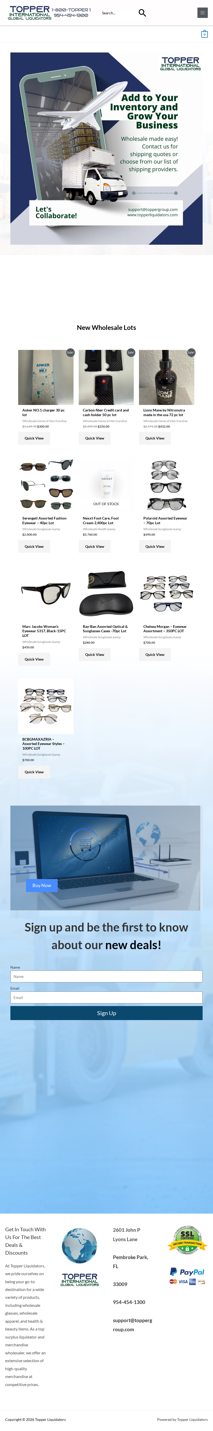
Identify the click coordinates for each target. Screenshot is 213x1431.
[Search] (142, 12)
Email (14, 988)
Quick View (34, 438)
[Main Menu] (202, 13)
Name (15, 967)
